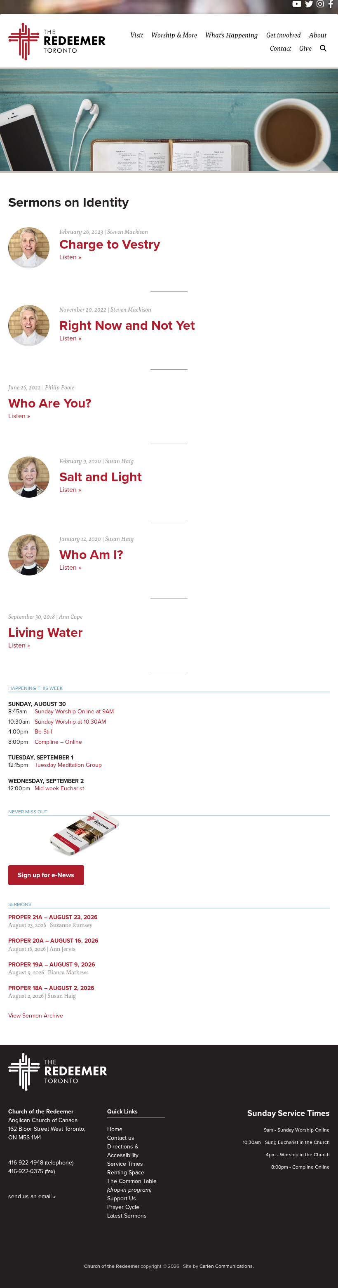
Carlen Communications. (227, 1266)
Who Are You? (50, 403)
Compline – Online (58, 741)
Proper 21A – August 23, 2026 (53, 917)
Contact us (120, 1137)
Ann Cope (70, 616)
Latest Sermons (127, 1215)
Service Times (125, 1163)
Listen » (70, 257)
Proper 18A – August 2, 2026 (51, 988)
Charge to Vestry (109, 244)
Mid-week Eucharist (59, 788)
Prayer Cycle (123, 1207)
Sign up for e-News (46, 875)
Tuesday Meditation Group (68, 765)
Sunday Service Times (288, 1113)
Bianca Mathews (68, 972)
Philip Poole (59, 387)
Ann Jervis (62, 948)
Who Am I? (91, 555)
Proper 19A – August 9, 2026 (51, 964)
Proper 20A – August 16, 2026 (53, 940)
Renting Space (125, 1172)
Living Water (45, 633)
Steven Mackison (127, 231)
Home (114, 1129)
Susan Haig (119, 461)
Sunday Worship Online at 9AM (74, 711)
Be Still (43, 731)
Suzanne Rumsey (71, 924)
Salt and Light (100, 477)
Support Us (121, 1198)
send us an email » (32, 1196)
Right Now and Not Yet (127, 325)
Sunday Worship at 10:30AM (70, 721)
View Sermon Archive (35, 1015)
